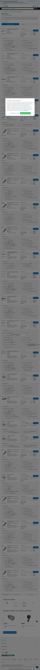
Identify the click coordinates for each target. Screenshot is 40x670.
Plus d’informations (25, 110)
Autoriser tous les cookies (25, 113)
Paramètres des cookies (15, 113)
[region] (20, 107)
